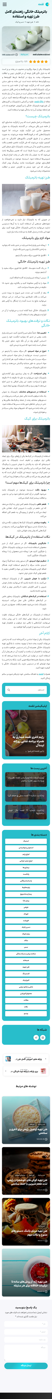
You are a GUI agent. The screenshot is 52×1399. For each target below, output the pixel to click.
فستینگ (26, 974)
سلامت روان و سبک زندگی (26, 954)
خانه (37, 22)
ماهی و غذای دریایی (26, 987)
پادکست (26, 874)
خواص (26, 907)
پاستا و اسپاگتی (26, 881)
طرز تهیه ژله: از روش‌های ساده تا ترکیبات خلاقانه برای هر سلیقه (29, 1284)
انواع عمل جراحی (26, 861)
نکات (26, 1007)
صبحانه (26, 960)
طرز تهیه (30, 22)
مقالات (26, 1000)
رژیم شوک (26, 934)
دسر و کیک (19, 22)
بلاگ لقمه (39, 102)
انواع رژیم (26, 854)
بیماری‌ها (26, 868)
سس (26, 947)
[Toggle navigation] (4, 4)
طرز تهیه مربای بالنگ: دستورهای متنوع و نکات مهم (29, 1233)
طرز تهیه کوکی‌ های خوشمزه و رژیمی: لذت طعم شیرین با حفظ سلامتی (27, 1182)
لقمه (41, 4)
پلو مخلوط (26, 888)
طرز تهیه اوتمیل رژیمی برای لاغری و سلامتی (28, 1131)
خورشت (26, 921)
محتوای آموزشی (26, 994)
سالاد (26, 941)
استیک (26, 841)
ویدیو (26, 1014)
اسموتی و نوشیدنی (26, 848)
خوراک (26, 914)
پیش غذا (26, 901)
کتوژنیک (26, 980)
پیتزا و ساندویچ (26, 894)
